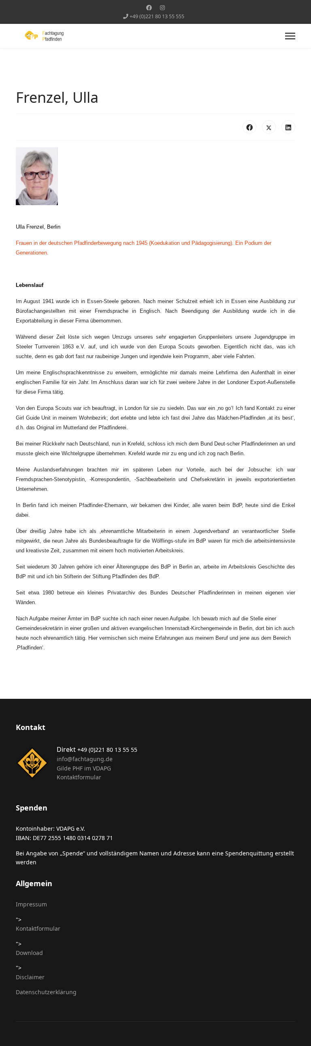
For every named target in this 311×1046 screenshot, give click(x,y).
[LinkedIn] (288, 127)
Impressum (31, 904)
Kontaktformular (79, 777)
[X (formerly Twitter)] (269, 127)
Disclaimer (30, 977)
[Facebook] (149, 7)
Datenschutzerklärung (46, 992)
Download (29, 953)
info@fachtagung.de (85, 759)
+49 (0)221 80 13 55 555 (157, 16)
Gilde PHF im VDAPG (84, 768)
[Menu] (290, 36)
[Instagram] (162, 7)
